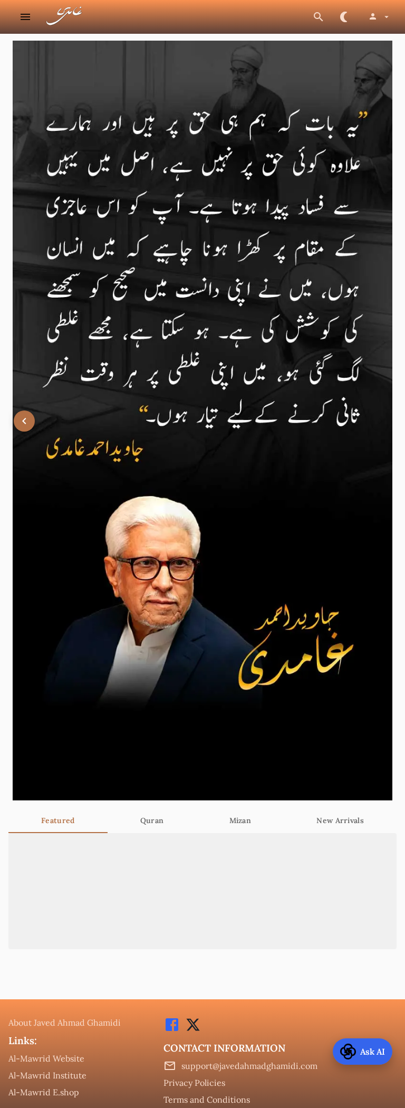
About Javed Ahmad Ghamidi (64, 1022)
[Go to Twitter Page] (190, 1030)
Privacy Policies (194, 1082)
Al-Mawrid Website (46, 1058)
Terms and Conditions (206, 1099)
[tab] (58, 820)
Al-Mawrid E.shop (43, 1092)
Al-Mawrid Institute (47, 1075)
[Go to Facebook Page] (171, 1030)
